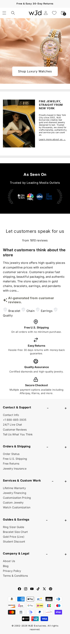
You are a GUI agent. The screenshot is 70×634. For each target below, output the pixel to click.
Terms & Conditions (15, 575)
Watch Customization (16, 507)
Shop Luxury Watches (35, 71)
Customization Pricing (17, 497)
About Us (9, 561)
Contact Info (11, 414)
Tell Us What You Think (18, 434)
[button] (4, 13)
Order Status (11, 453)
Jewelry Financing (14, 492)
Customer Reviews (15, 429)
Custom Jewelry (13, 502)
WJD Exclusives (37, 625)
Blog (6, 566)
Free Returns (11, 463)
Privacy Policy (12, 570)
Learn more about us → (52, 139)
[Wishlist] (54, 13)
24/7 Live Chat (12, 424)
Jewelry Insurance (14, 468)
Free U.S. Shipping (15, 458)
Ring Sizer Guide (13, 527)
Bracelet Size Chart (15, 531)
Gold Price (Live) (13, 536)
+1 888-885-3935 (14, 419)
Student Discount (14, 541)
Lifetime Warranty (14, 488)
